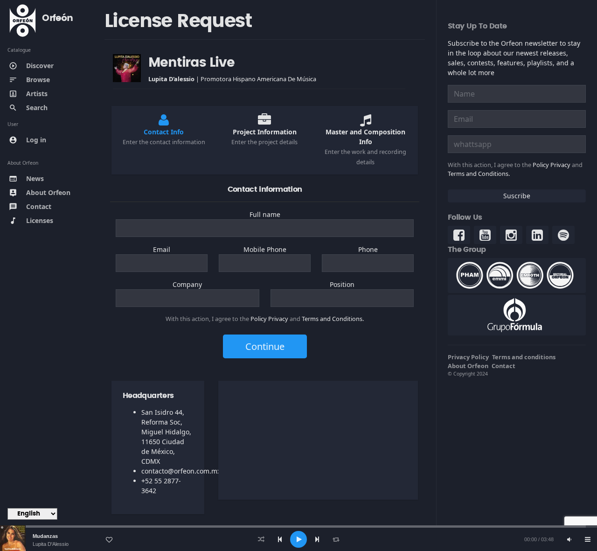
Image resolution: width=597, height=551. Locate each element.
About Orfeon (468, 366)
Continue (265, 346)
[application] (298, 539)
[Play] (298, 539)
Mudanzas (45, 536)
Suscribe (516, 195)
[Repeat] (335, 539)
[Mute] (569, 539)
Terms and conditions (523, 357)
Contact (503, 366)
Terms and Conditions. (333, 318)
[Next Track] (317, 539)
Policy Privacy (269, 318)
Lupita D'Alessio (51, 544)
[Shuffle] (261, 539)
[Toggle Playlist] (587, 539)
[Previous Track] (280, 539)
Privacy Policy (468, 357)
